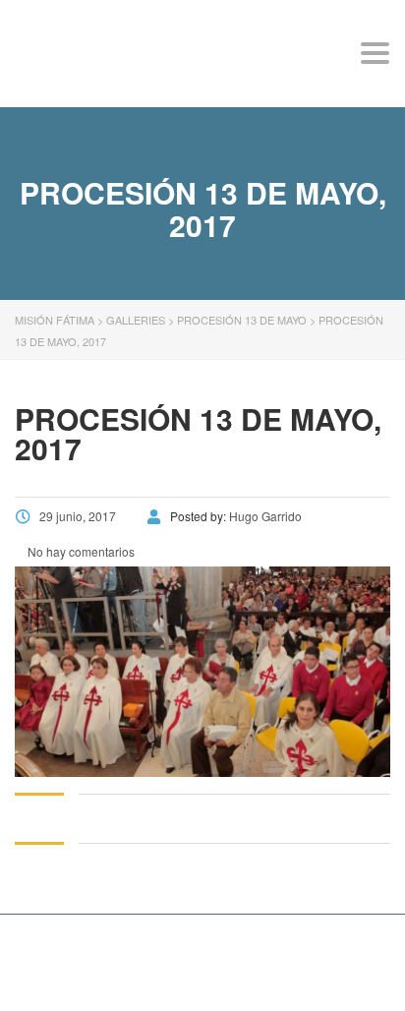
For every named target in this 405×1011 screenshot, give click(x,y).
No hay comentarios (80, 551)
